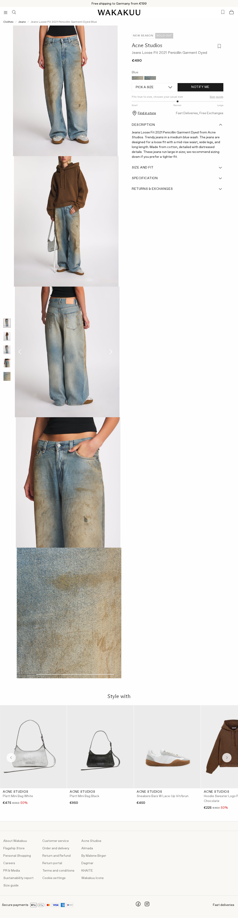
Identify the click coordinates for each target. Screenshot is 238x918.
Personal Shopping (17, 856)
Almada (87, 848)
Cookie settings (54, 878)
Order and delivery (55, 848)
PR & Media (11, 871)
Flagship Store (14, 848)
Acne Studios (147, 45)
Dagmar (87, 863)
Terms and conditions (58, 871)
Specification (145, 178)
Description (143, 125)
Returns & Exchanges (152, 189)
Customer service (55, 841)
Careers (9, 863)
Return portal (52, 863)
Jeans (22, 22)
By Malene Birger (93, 856)
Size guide (11, 885)
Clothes (8, 22)
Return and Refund (56, 856)
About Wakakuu (15, 841)
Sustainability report (18, 878)
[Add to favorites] (218, 46)
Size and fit (143, 167)
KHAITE (87, 871)
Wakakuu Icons (92, 878)
